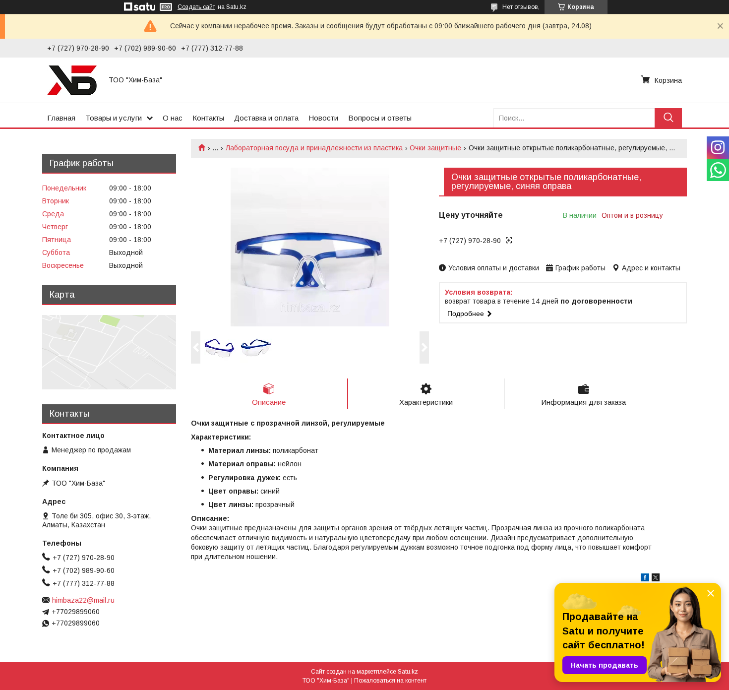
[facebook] (645, 579)
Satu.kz (408, 671)
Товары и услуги (113, 118)
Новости (323, 118)
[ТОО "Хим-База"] (72, 80)
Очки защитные (435, 148)
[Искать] (668, 117)
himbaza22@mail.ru (83, 600)
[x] (656, 579)
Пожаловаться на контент (390, 680)
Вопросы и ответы (380, 118)
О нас (172, 118)
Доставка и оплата (266, 118)
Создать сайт (196, 6)
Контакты (208, 118)
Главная (61, 118)
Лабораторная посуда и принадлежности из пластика (314, 148)
